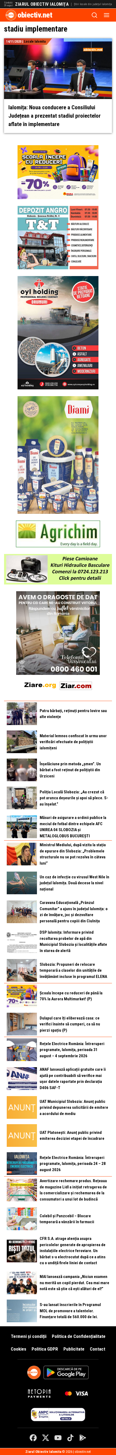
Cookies (18, 1349)
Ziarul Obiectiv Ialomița (42, 4)
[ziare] (40, 684)
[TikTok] (70, 1437)
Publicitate (73, 1349)
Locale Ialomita (35, 41)
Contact (97, 1349)
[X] (45, 1437)
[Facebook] (33, 1437)
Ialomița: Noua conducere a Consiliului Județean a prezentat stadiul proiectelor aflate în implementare (54, 115)
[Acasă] (11, 15)
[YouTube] (58, 1437)
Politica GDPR (45, 1349)
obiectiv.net (35, 15)
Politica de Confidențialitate (78, 1336)
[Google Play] (82, 1437)
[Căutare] (94, 15)
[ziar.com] (76, 684)
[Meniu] (106, 15)
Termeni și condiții (28, 1336)
